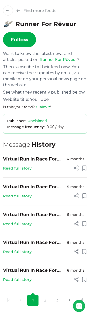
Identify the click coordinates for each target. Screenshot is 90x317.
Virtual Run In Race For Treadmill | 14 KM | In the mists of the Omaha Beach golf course (32, 243)
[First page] (8, 300)
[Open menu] (8, 11)
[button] (79, 306)
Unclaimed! (38, 121)
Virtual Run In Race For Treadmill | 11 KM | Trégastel (30, 271)
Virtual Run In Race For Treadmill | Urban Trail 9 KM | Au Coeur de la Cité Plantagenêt (31, 215)
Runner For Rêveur (58, 59)
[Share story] (76, 168)
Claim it (43, 107)
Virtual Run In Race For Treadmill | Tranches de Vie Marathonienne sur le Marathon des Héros (32, 187)
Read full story (17, 168)
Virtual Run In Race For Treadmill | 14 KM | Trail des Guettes (30, 159)
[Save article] (84, 168)
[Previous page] (20, 300)
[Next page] (69, 300)
